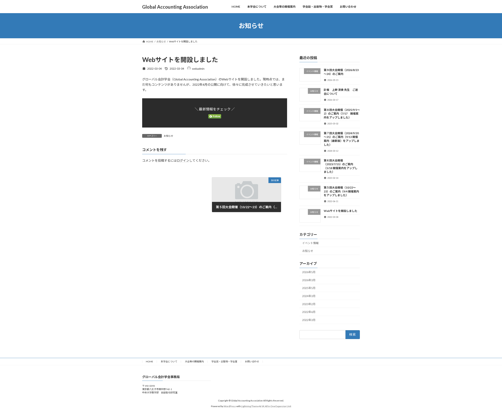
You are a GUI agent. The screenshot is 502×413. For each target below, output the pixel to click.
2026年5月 (309, 272)
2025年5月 (309, 288)
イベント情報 (310, 243)
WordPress (230, 406)
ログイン (183, 160)
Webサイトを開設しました (340, 211)
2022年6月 (309, 312)
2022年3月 (309, 320)
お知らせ (168, 135)
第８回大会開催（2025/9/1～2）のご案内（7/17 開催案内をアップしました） (342, 113)
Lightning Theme (250, 406)
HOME (149, 361)
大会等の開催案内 (194, 361)
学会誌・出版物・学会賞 (224, 361)
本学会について (169, 361)
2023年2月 (309, 304)
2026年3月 (309, 280)
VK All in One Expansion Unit (276, 406)
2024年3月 (309, 296)
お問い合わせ (252, 361)
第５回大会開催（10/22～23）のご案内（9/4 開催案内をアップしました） (341, 191)
